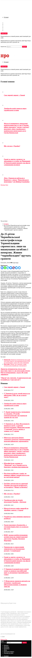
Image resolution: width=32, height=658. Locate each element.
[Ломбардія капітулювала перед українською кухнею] (17, 102)
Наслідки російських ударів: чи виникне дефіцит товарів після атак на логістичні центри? (16, 475)
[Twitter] (19, 267)
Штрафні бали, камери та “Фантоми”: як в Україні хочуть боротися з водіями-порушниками (16, 465)
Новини (6, 23)
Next (6, 185)
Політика (6, 24)
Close (2, 641)
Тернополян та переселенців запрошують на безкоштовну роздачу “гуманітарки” (14, 549)
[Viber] (13, 267)
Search (24, 46)
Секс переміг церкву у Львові (14, 95)
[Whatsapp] (5, 267)
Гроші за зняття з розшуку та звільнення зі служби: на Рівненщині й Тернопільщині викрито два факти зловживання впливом (17, 162)
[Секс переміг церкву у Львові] (17, 88)
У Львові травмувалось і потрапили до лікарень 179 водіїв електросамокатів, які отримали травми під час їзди (17, 414)
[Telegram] (16, 267)
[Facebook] (2, 267)
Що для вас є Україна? (12, 146)
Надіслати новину (9, 29)
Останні (6, 17)
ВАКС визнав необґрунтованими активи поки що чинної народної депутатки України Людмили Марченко (15, 537)
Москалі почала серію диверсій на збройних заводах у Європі (16, 509)
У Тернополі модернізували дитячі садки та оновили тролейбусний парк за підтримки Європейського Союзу (16, 571)
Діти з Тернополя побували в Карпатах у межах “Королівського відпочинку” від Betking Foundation (16, 180)
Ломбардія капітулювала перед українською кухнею (15, 109)
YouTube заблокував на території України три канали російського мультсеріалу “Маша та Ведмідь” (16, 485)
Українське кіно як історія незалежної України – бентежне (15, 501)
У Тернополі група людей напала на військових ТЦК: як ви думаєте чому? (17, 395)
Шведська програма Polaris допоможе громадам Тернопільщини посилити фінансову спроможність (17, 439)
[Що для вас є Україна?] (17, 139)
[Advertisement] (16, 203)
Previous (3, 185)
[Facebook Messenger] (10, 267)
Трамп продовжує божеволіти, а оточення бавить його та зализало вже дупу (16, 527)
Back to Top (4, 639)
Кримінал (6, 26)
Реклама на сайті (8, 30)
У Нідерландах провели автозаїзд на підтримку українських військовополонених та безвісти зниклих (17, 583)
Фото (5, 27)
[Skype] (7, 267)
